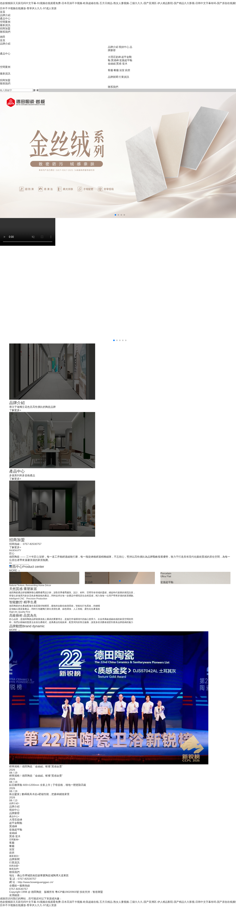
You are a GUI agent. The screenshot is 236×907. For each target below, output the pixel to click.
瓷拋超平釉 (125, 60)
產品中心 (5, 18)
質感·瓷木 (121, 63)
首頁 (2, 11)
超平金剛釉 (15, 822)
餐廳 (116, 70)
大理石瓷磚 (114, 56)
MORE (14, 570)
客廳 (110, 70)
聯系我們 (5, 31)
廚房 (127, 70)
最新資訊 (5, 25)
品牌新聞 (113, 76)
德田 (2, 36)
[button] (115, 215)
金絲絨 (112, 63)
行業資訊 (124, 76)
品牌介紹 (5, 15)
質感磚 (115, 60)
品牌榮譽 (14, 813)
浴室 (121, 70)
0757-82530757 (18, 888)
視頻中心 (124, 46)
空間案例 (5, 21)
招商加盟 (5, 28)
